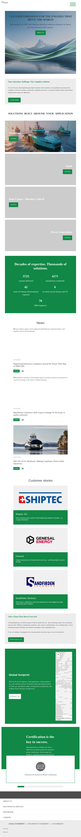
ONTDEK (13, 138)
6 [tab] (53, 787)
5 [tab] (47, 787)
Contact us (14, 696)
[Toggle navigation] (73, 4)
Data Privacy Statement (38, 824)
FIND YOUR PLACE (16, 639)
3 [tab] (34, 787)
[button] (57, 679)
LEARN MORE (14, 100)
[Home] (27, 4)
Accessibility (58, 824)
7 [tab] (60, 787)
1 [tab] (21, 787)
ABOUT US (40, 32)
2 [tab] (27, 787)
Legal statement (17, 824)
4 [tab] (40, 787)
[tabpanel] (40, 769)
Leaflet (59, 716)
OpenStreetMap (60, 718)
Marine (16, 371)
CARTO (59, 720)
